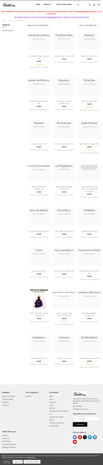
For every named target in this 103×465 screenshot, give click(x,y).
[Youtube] (75, 442)
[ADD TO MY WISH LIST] (46, 40)
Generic (51, 420)
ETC (50, 414)
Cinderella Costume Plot (39, 358)
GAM (51, 405)
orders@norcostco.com (80, 409)
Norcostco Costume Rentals (58, 411)
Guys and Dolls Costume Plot (64, 271)
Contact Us (5, 405)
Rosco (51, 399)
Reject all (17, 462)
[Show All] (78, 4)
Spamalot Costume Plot (89, 56)
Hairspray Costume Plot (89, 231)
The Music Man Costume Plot (64, 56)
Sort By (82, 25)
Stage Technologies (64, 4)
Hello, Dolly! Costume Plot (64, 231)
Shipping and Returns (9, 447)
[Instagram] (90, 437)
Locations (5, 402)
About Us (5, 435)
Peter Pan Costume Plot (89, 101)
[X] (85, 437)
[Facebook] (75, 437)
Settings (7, 462)
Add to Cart (39, 45)
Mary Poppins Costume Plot (89, 144)
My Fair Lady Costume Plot (64, 144)
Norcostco (52, 402)
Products (47, 4)
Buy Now (39, 49)
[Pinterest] (80, 437)
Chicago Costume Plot (64, 358)
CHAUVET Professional (56, 423)
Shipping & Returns (83, 11)
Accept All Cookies (32, 462)
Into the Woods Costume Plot (39, 231)
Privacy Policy (31, 457)
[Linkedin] (95, 437)
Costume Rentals (7, 399)
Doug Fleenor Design (56, 417)
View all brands (54, 426)
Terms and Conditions (9, 444)
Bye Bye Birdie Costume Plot (89, 358)
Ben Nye (52, 408)
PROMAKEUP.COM (54, 17)
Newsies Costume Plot (39, 144)
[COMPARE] (46, 37)
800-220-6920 (77, 406)
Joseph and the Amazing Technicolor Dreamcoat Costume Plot (89, 189)
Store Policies (6, 441)
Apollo (51, 396)
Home (38, 4)
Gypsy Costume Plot (39, 271)
